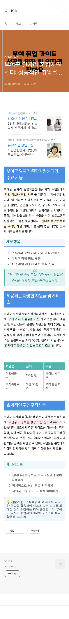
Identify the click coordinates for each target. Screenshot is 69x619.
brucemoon (10, 566)
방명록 (34, 23)
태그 (18, 23)
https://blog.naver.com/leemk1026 (28, 139)
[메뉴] (62, 10)
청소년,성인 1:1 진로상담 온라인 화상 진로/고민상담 (22, 119)
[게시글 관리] (22, 530)
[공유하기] (17, 530)
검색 (53, 10)
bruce (10, 10)
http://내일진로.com (19, 113)
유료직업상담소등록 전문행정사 (22, 145)
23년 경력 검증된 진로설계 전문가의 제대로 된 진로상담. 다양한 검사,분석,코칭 (23, 126)
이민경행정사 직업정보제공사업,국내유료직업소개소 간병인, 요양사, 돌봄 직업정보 (23, 152)
